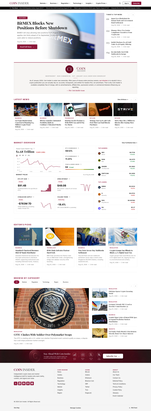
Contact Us (116, 378)
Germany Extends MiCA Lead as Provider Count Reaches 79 (120, 305)
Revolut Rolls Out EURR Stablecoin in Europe (119, 53)
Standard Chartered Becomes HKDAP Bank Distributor (27, 251)
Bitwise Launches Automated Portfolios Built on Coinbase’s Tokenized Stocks (50, 123)
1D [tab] (17, 155)
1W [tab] (20, 155)
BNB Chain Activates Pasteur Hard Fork (58, 251)
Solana (87, 375)
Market (59, 387)
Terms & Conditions (119, 384)
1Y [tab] (26, 155)
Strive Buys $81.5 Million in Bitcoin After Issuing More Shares (125, 123)
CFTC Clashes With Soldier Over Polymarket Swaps (43, 334)
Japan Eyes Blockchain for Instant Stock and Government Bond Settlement (122, 20)
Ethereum (88, 378)
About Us (116, 372)
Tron (86, 390)
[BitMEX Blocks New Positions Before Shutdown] (72, 36)
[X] (15, 383)
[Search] (120, 3)
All (16, 282)
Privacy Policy (117, 387)
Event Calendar (118, 396)
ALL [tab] (29, 155)
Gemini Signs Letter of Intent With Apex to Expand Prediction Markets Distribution (123, 319)
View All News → (123, 99)
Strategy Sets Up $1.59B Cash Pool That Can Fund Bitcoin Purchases (100, 123)
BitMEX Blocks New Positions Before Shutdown (42, 25)
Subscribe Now (113, 356)
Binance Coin (89, 381)
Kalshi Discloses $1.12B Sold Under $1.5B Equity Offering (121, 43)
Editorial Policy (118, 381)
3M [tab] (23, 155)
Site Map (16, 408)
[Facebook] (24, 383)
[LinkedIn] (19, 383)
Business (53, 3)
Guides (59, 375)
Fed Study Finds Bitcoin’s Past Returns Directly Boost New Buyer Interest (122, 332)
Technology (77, 3)
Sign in (126, 3)
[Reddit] (28, 383)
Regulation (65, 3)
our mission (103, 80)
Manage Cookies (75, 408)
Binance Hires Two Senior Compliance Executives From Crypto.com (121, 32)
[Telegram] (32, 383)
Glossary (116, 393)
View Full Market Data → (129, 143)
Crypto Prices (100, 3)
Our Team (116, 375)
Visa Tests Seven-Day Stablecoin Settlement (91, 251)
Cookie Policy (117, 390)
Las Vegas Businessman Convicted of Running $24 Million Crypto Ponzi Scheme (24, 124)
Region (56, 282)
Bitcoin (87, 372)
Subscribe (136, 3)
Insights (89, 3)
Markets (43, 3)
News (59, 372)
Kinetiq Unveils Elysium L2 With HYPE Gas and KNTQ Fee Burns (75, 123)
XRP (86, 384)
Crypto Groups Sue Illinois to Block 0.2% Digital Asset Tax (121, 251)
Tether (87, 387)
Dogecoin (88, 393)
